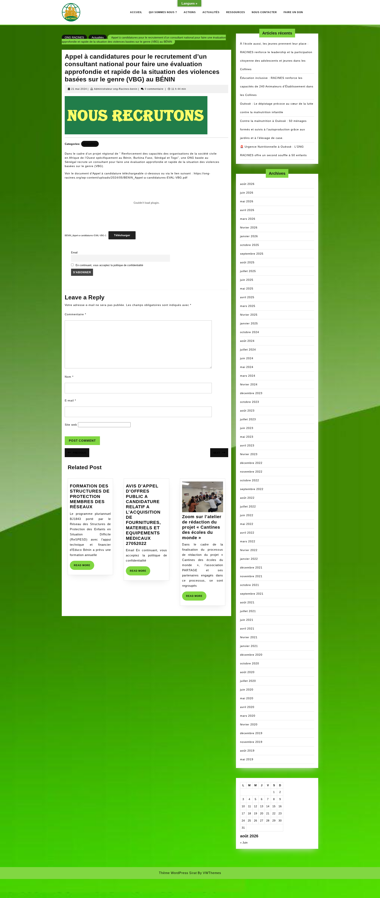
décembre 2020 (251, 654)
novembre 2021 (251, 576)
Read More (84, 567)
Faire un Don (293, 12)
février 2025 (248, 314)
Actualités (210, 12)
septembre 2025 (251, 253)
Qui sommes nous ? (163, 12)
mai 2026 (246, 201)
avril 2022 (247, 532)
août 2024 (247, 340)
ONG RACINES (74, 37)
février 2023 (248, 454)
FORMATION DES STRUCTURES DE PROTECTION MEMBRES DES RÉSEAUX (90, 496)
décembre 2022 (251, 462)
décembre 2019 (251, 733)
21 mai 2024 (79, 89)
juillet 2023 (248, 419)
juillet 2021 (248, 611)
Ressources (235, 12)
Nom (69, 376)
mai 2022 (246, 523)
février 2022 (248, 550)
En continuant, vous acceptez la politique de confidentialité (109, 265)
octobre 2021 (249, 585)
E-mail (70, 400)
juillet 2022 (248, 506)
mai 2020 (246, 698)
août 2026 (247, 183)
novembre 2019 (251, 741)
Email (74, 252)
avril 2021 (247, 628)
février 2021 (248, 637)
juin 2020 (246, 689)
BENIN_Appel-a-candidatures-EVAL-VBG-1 (85, 235)
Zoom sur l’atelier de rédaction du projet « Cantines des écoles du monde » (201, 527)
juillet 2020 (248, 680)
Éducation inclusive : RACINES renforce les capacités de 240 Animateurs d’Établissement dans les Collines (276, 86)
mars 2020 (247, 715)
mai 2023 (246, 436)
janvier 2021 (249, 646)
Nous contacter (264, 12)
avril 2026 (247, 210)
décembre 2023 (251, 393)
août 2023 (247, 410)
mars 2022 (247, 541)
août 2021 (247, 602)
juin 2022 (246, 515)
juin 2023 (246, 428)
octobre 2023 (249, 401)
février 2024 (248, 384)
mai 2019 (246, 759)
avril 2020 (247, 707)
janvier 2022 (249, 558)
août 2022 (247, 497)
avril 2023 (247, 445)
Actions (190, 12)
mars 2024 (247, 375)
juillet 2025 (248, 271)
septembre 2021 (251, 593)
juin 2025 (246, 279)
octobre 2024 (249, 332)
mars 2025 (247, 306)
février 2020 (248, 724)
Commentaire (75, 314)
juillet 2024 (248, 349)
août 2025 (247, 262)
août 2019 (247, 750)
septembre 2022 (251, 489)
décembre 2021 (251, 567)
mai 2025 (246, 288)
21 (267, 813)
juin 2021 (246, 619)
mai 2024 (246, 367)
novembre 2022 (251, 471)
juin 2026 (246, 192)
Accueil (136, 12)
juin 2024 (246, 358)
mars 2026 (247, 218)
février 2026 (248, 227)
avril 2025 (247, 297)
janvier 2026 (249, 236)
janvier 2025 (249, 323)
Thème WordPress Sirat (178, 873)
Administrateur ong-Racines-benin (115, 89)
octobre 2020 (249, 663)
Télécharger (122, 235)
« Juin (244, 842)
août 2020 (247, 672)
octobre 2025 (249, 244)
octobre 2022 (249, 480)
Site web (71, 424)
